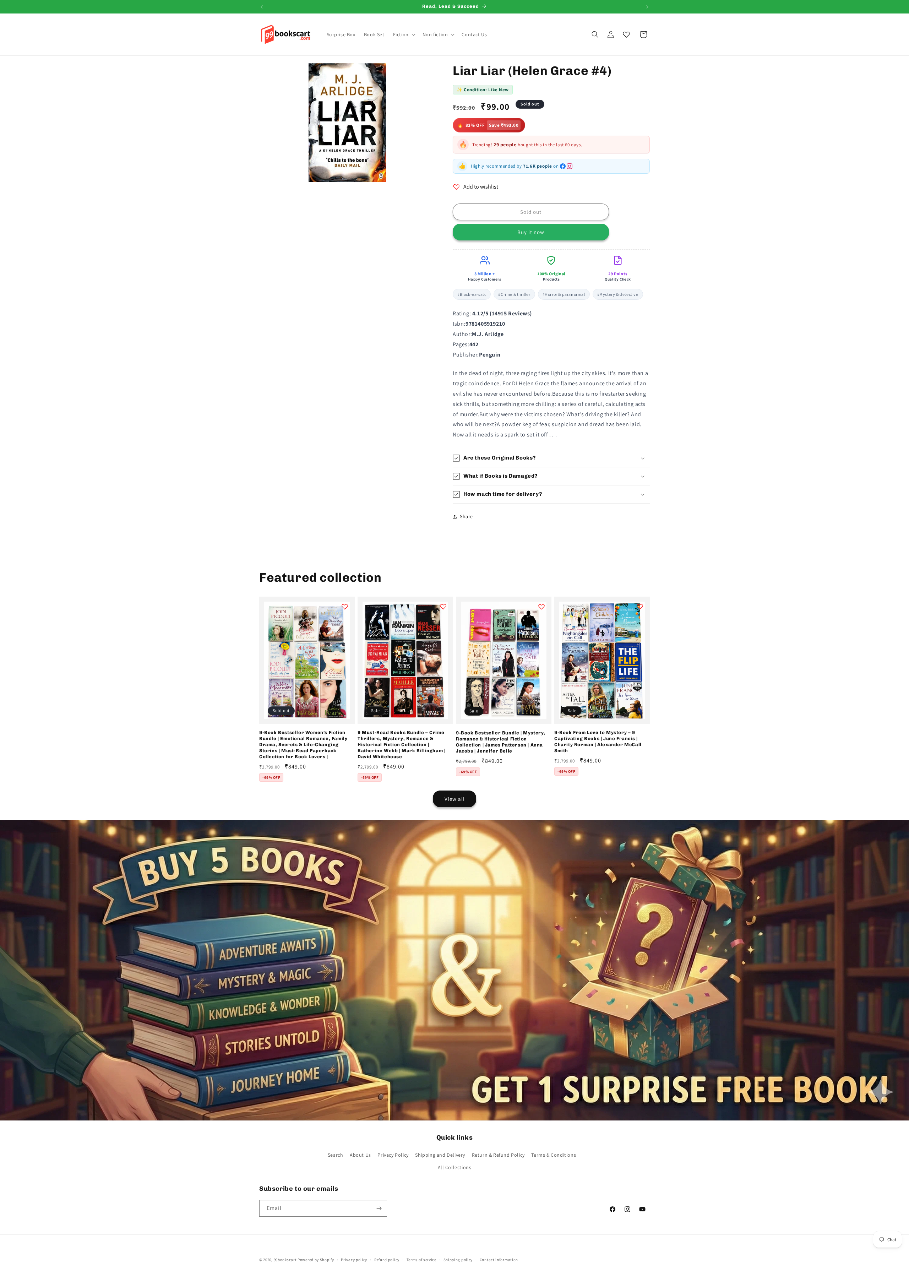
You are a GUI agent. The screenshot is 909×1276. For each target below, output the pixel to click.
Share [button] (466, 516)
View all (455, 799)
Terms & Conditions (553, 1155)
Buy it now (530, 232)
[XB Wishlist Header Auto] (626, 34)
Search (335, 1155)
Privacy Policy (392, 1155)
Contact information (499, 1259)
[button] (403, 34)
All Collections (455, 1167)
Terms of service (421, 1259)
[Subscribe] (379, 1208)
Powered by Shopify (316, 1259)
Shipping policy (458, 1259)
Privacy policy (354, 1259)
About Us (360, 1155)
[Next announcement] (647, 6)
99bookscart (285, 1259)
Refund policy (386, 1259)
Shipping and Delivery (440, 1155)
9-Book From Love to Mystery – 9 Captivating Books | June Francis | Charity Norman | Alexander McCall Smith (598, 741)
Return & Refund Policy (498, 1155)
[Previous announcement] (262, 6)
